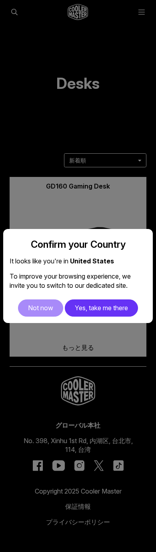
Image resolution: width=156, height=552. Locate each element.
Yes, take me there (101, 308)
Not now (40, 308)
